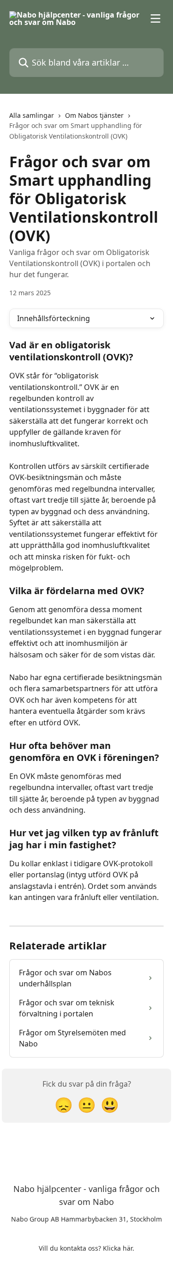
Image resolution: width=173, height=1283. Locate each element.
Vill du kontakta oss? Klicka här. (86, 1248)
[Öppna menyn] (155, 18)
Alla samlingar (31, 115)
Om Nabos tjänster (94, 115)
